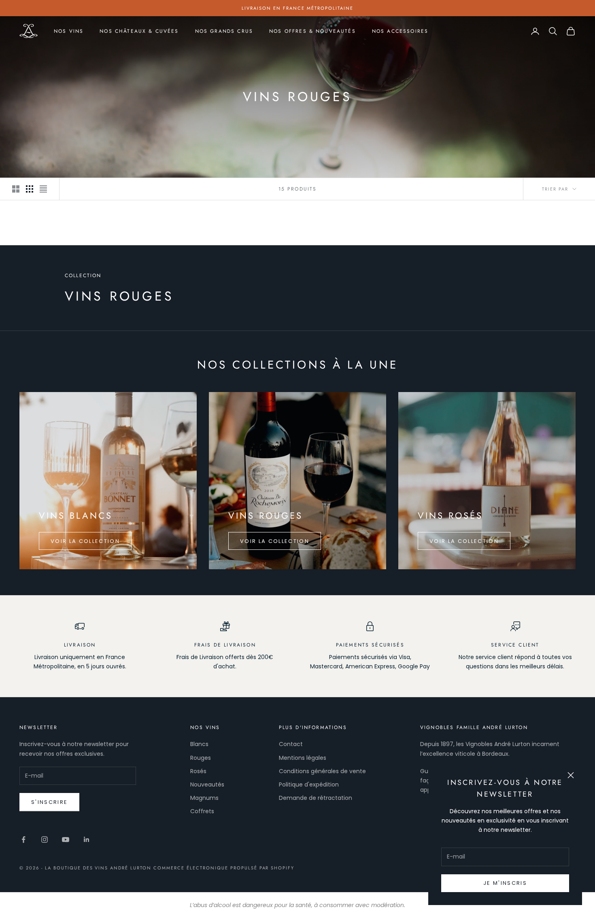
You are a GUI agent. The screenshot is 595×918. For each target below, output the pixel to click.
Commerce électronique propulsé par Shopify (223, 868)
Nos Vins (68, 31)
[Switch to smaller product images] (29, 189)
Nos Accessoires (400, 31)
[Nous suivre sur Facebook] (23, 839)
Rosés (198, 771)
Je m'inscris (505, 883)
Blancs (199, 744)
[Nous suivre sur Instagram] (44, 839)
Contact (291, 744)
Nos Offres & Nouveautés (312, 31)
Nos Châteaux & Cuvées (139, 31)
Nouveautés (207, 784)
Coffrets (202, 811)
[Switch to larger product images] (15, 189)
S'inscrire (49, 802)
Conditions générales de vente (322, 771)
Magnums (204, 798)
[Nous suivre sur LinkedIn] (87, 839)
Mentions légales (302, 758)
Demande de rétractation (315, 798)
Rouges (200, 758)
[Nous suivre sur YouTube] (66, 839)
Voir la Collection (85, 541)
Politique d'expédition (309, 784)
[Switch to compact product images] (43, 189)
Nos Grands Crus (224, 31)
